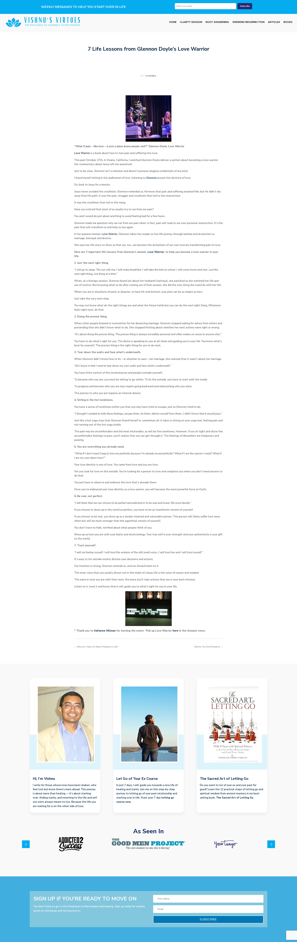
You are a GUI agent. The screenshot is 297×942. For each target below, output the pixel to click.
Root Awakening (217, 22)
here (175, 630)
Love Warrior (82, 153)
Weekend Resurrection (248, 22)
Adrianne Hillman (105, 630)
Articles (274, 22)
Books (288, 22)
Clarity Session (191, 22)
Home (172, 22)
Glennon (151, 178)
